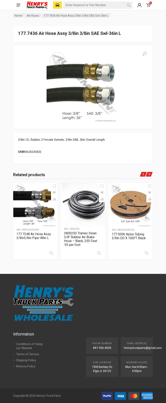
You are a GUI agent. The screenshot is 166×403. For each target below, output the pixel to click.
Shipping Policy (26, 360)
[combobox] (98, 5)
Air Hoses (33, 15)
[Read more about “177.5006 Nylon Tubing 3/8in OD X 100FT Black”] (146, 253)
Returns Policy (25, 366)
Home (18, 15)
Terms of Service (27, 354)
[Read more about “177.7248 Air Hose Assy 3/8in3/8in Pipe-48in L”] (51, 253)
